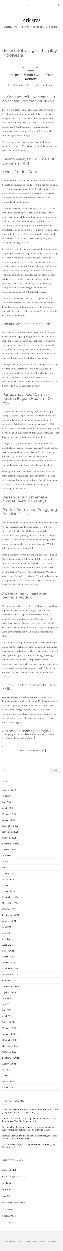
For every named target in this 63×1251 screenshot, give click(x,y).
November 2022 (10, 1046)
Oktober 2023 (9, 980)
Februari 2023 (9, 1028)
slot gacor (7, 1209)
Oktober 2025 (9, 837)
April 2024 (7, 944)
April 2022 (7, 1075)
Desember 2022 (10, 1040)
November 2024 (10, 903)
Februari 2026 (9, 814)
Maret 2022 (8, 1081)
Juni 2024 (7, 933)
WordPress (52, 1241)
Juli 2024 (6, 927)
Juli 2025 (6, 855)
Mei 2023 (6, 1010)
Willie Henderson (44, 85)
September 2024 (10, 915)
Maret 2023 (8, 1022)
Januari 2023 (8, 1034)
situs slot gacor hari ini (14, 1176)
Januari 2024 (8, 962)
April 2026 (7, 808)
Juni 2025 (7, 861)
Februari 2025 (9, 885)
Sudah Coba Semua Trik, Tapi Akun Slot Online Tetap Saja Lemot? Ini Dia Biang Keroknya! (29, 1119)
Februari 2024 (9, 956)
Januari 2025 (8, 891)
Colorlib (27, 1241)
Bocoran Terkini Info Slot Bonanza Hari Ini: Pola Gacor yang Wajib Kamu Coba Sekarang (30, 1111)
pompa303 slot (9, 1215)
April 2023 (7, 1016)
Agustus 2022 (9, 1063)
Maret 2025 (8, 879)
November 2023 (10, 974)
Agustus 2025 (9, 849)
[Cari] (59, 5)
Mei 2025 (6, 867)
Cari (55, 770)
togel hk (6, 1189)
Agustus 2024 (9, 921)
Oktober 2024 (9, 909)
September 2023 (10, 986)
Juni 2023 (6, 1004)
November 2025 (10, 831)
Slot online (7, 1222)
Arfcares (31, 20)
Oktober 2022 (9, 1051)
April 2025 (7, 873)
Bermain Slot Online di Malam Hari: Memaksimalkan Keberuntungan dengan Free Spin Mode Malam (28, 1128)
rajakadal (6, 1183)
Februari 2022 (9, 1087)
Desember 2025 (10, 825)
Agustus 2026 (9, 790)
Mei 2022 (6, 1069)
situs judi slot (9, 1170)
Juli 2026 (6, 796)
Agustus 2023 (9, 992)
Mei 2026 (6, 802)
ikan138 (6, 1196)
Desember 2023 (10, 968)
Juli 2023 (6, 998)
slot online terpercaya (13, 1202)
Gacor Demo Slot (31, 67)
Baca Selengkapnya (31, 750)
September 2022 (10, 1057)
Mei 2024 (6, 938)
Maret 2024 (8, 950)
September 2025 (10, 843)
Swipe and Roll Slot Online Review (31, 76)
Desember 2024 (10, 897)
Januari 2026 (8, 820)
